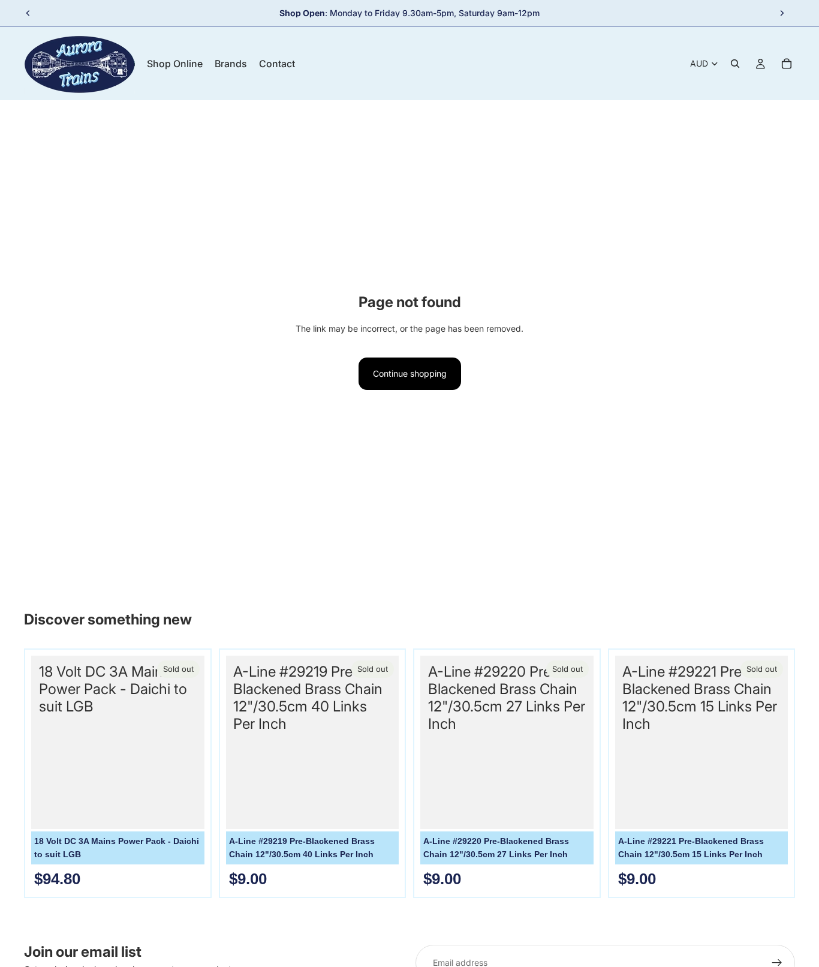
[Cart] (786, 63)
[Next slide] (782, 13)
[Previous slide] (28, 13)
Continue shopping (410, 373)
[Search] (735, 63)
